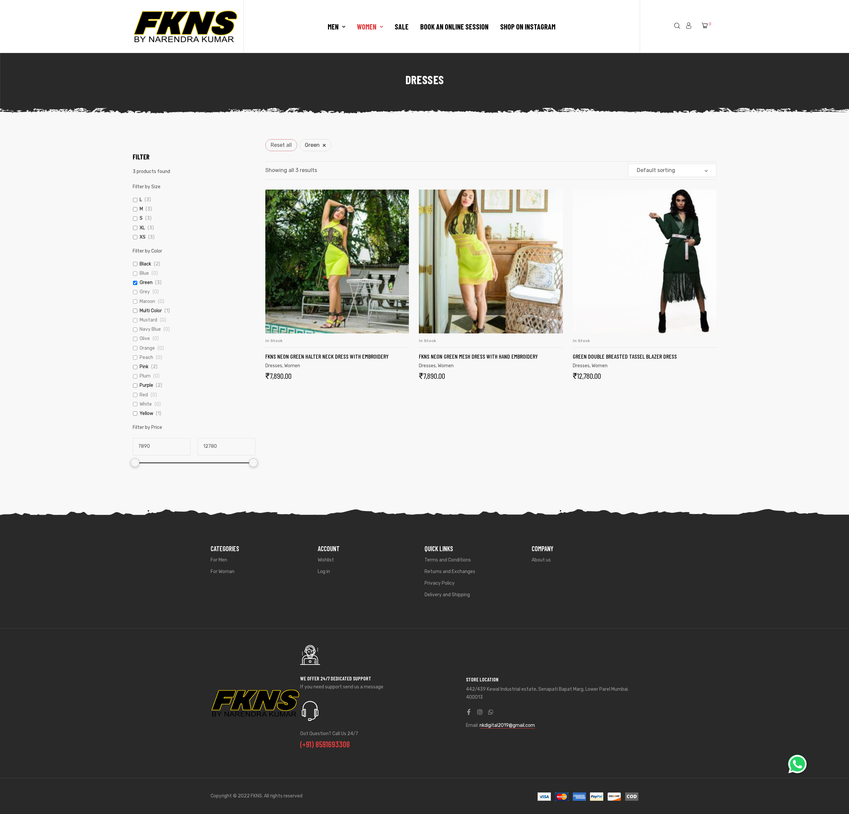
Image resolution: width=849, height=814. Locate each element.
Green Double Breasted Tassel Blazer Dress (625, 356)
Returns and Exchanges (449, 571)
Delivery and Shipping (447, 595)
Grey (145, 292)
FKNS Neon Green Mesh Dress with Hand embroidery (478, 356)
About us (541, 560)
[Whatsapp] (491, 712)
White (146, 404)
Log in (324, 571)
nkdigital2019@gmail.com (507, 725)
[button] (797, 764)
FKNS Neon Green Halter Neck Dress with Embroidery (327, 356)
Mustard (148, 320)
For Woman (222, 571)
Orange (147, 348)
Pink (144, 367)
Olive (145, 338)
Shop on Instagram (527, 26)
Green (146, 282)
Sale (402, 26)
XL (142, 228)
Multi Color (151, 311)
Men (333, 26)
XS (143, 237)
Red (144, 395)
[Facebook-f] (469, 712)
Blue (144, 273)
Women (366, 26)
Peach (146, 357)
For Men (219, 560)
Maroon (147, 301)
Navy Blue (150, 329)
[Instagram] (480, 712)
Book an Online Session (454, 26)
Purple (146, 385)
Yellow (146, 413)
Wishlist (326, 560)
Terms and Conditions (447, 560)
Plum (145, 376)
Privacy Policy (439, 583)
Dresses (273, 366)
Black (145, 264)
